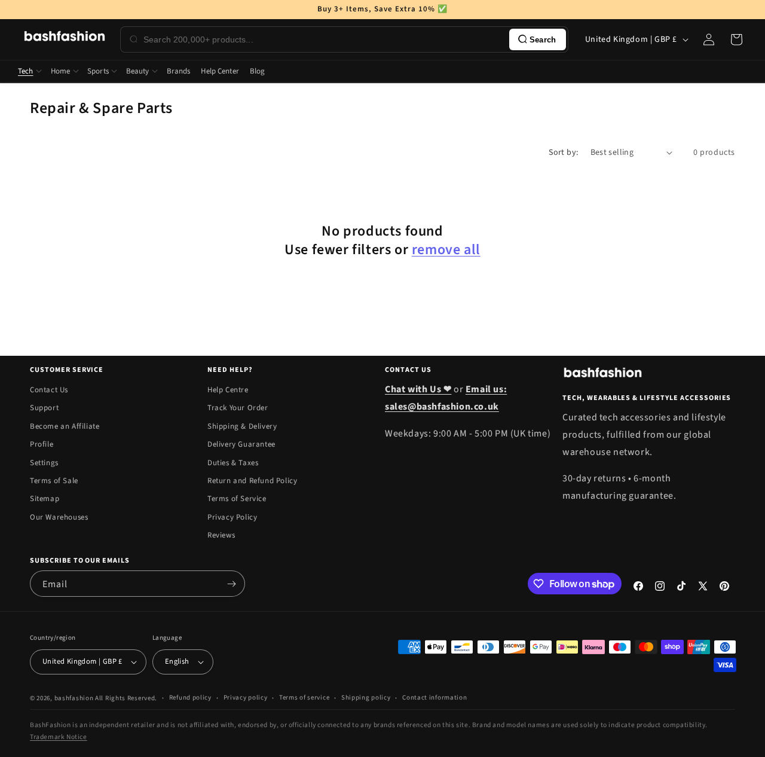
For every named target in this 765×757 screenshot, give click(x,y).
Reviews (221, 535)
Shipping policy (366, 697)
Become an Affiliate (64, 426)
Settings (44, 462)
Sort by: (563, 152)
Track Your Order (237, 407)
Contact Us (49, 389)
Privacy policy (246, 697)
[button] (736, 39)
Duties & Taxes (232, 462)
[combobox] (324, 39)
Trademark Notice (58, 737)
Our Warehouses (59, 517)
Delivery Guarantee (241, 444)
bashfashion (74, 698)
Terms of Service (237, 498)
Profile (41, 444)
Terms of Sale (54, 480)
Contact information (434, 697)
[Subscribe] (231, 583)
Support (44, 407)
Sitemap (44, 498)
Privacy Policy (232, 517)
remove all (446, 249)
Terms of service (304, 697)
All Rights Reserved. (126, 698)
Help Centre (228, 389)
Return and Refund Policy (252, 480)
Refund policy (190, 697)
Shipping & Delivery (242, 426)
